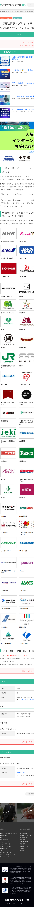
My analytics (23, 833)
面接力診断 (23, 844)
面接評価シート (24, 850)
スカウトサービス (4, 850)
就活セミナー (3, 837)
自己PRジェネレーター (26, 837)
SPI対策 (22, 848)
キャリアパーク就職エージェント (8, 833)
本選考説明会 (3, 835)
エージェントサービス (5, 846)
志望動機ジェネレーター (26, 835)
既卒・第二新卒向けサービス (7, 854)
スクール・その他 (4, 856)
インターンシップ (4, 842)
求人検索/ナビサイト (5, 848)
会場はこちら (21, 773)
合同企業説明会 (4, 840)
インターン (8, 812)
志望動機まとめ (24, 846)
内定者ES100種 (24, 842)
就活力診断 (23, 840)
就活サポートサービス (5, 852)
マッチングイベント (5, 844)
